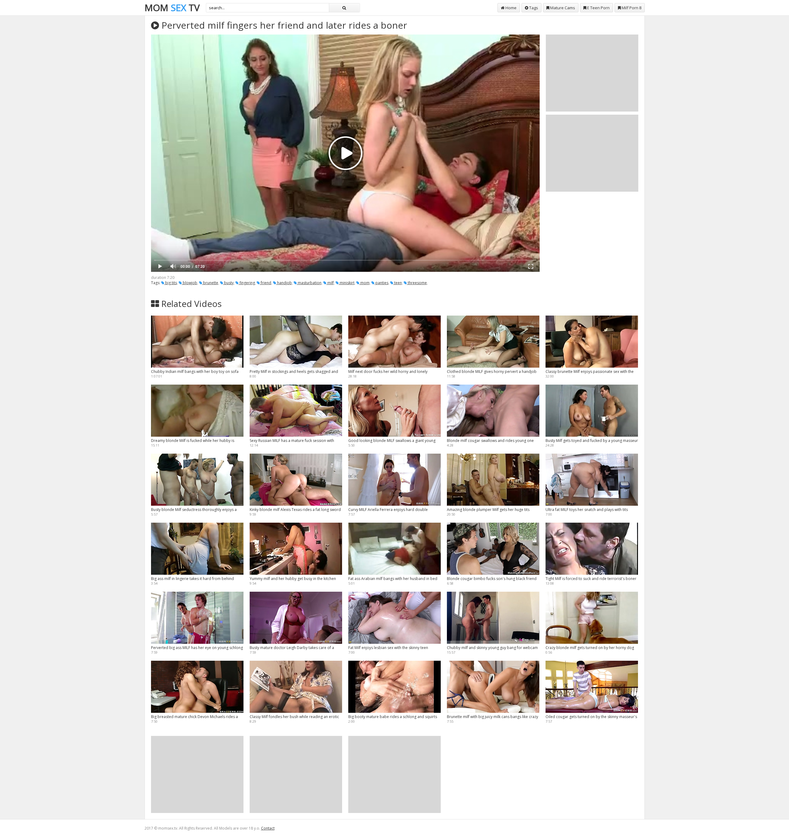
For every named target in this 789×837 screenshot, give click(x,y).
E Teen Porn (598, 7)
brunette (210, 282)
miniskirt (346, 282)
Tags (533, 7)
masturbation (309, 282)
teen (397, 282)
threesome (417, 282)
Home (511, 7)
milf (330, 282)
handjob (284, 282)
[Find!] (344, 7)
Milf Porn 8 (631, 7)
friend (265, 282)
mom (364, 282)
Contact (268, 828)
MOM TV (172, 7)
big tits (170, 282)
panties (381, 282)
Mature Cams (562, 7)
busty (228, 282)
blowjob (189, 282)
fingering (247, 282)
